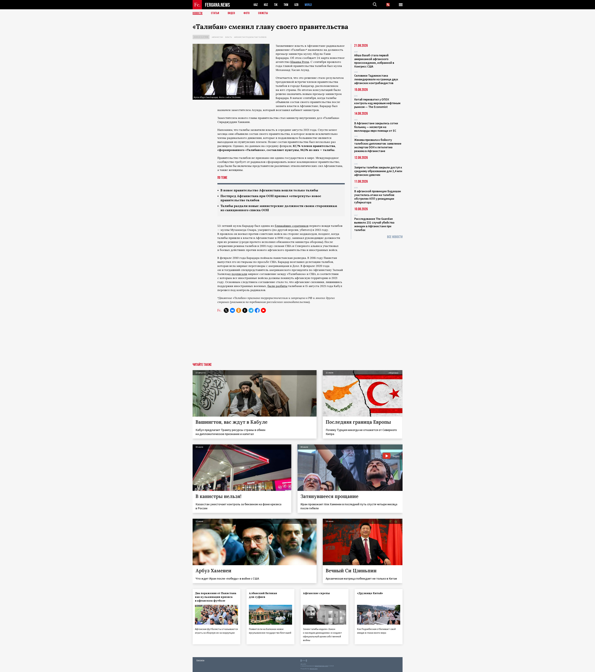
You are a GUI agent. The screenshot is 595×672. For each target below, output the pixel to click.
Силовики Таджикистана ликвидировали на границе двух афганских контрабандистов (376, 79)
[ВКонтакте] (232, 310)
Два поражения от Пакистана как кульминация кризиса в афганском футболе (215, 597)
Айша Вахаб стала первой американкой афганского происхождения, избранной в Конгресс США (374, 60)
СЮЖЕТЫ (263, 13)
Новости (198, 13)
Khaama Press (299, 62)
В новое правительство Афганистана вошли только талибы (269, 190)
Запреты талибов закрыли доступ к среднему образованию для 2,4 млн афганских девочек (378, 171)
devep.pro (313, 669)
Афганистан (217, 37)
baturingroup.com (321, 666)
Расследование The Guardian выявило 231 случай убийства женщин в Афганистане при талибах (374, 224)
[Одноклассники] (238, 310)
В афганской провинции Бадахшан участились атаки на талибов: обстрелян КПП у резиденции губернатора (377, 196)
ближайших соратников (292, 226)
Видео (231, 13)
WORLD (308, 5)
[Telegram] (251, 310)
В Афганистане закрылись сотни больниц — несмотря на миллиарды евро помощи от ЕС (376, 127)
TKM (286, 5)
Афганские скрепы (316, 593)
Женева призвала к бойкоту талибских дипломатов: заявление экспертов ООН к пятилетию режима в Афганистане (377, 145)
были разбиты (277, 286)
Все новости (395, 237)
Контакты (200, 660)
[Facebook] (257, 310)
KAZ (256, 5)
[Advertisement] (297, 339)
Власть (228, 37)
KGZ (266, 5)
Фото (247, 13)
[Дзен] (244, 310)
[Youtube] (263, 310)
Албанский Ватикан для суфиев (263, 595)
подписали (239, 274)
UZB (296, 5)
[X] (226, 310)
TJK (276, 5)
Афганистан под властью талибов (250, 37)
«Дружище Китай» (370, 593)
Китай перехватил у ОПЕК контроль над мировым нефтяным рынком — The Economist (377, 103)
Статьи (215, 13)
